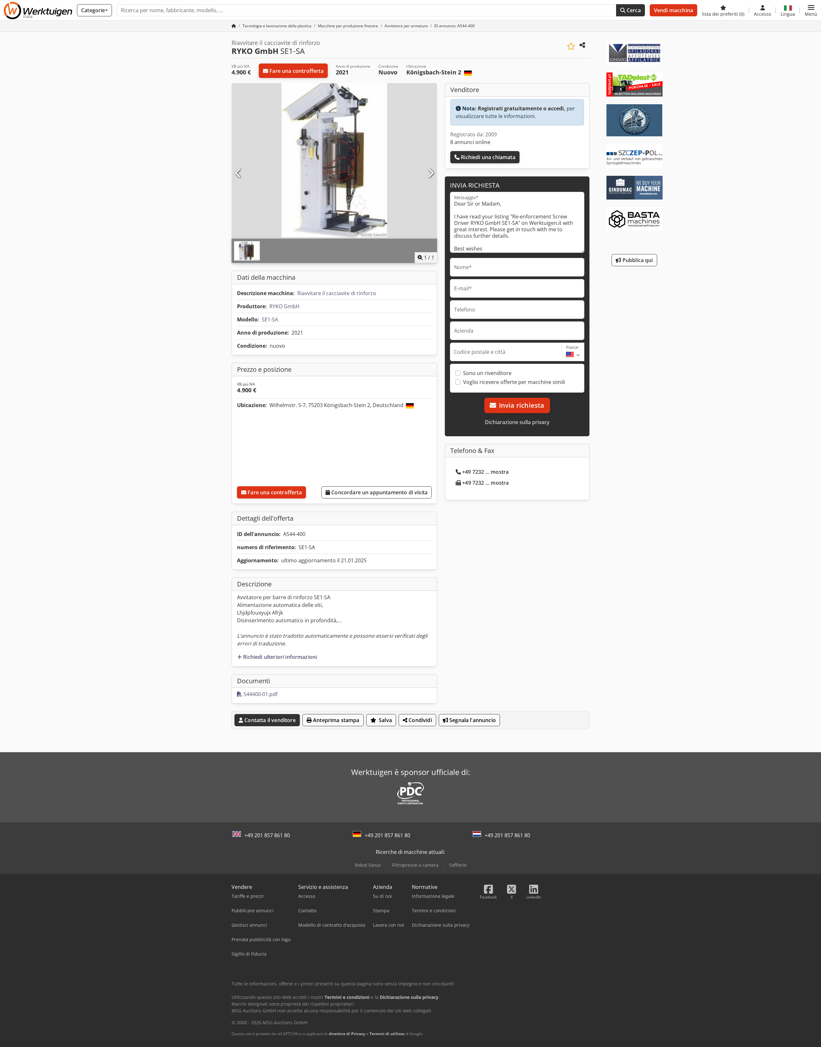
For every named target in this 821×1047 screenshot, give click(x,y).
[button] (811, 10)
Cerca (633, 10)
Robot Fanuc (368, 865)
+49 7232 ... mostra (485, 471)
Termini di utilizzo (386, 1033)
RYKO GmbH (284, 306)
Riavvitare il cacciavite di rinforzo (336, 293)
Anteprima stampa (336, 720)
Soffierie (458, 865)
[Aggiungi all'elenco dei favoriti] (571, 46)
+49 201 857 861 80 (267, 835)
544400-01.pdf (259, 694)
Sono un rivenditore (487, 373)
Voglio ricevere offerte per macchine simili (514, 382)
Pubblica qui (637, 260)
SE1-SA (270, 319)
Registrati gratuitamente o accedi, (521, 108)
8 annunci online (470, 142)
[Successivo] (430, 173)
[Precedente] (238, 173)
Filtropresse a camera (415, 865)
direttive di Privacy (347, 1033)
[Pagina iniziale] (234, 26)
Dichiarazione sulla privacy (517, 422)
